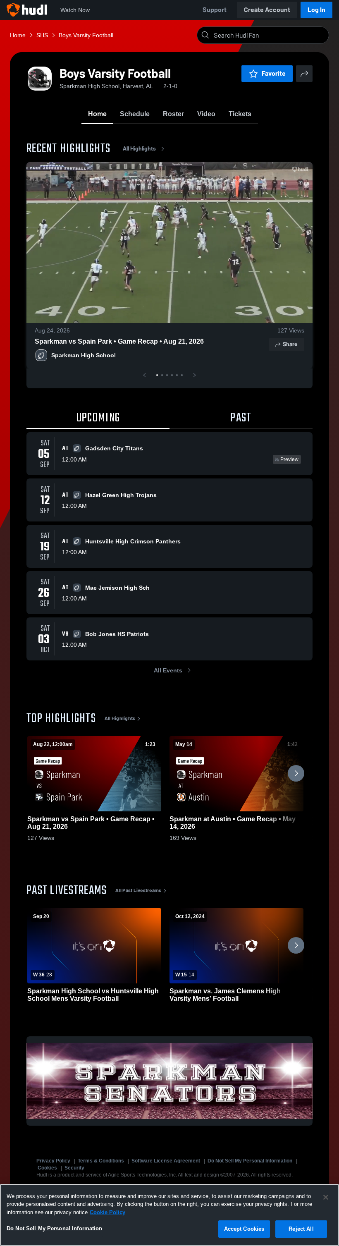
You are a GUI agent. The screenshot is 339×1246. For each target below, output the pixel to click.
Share (290, 344)
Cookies (47, 1168)
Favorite (274, 73)
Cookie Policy (107, 1212)
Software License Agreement (165, 1161)
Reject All (301, 1229)
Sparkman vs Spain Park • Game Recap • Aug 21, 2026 (119, 341)
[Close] (326, 1197)
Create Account (267, 9)
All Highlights (139, 148)
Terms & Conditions (101, 1161)
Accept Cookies (244, 1229)
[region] (169, 1215)
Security (74, 1168)
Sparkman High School (83, 355)
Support (215, 9)
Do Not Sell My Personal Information (250, 1161)
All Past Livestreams (138, 890)
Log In (316, 9)
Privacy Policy (53, 1161)
